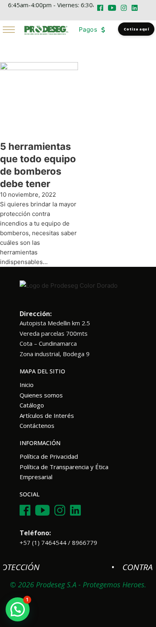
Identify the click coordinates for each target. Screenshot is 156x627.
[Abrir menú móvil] (9, 29)
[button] (18, 609)
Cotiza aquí (136, 29)
